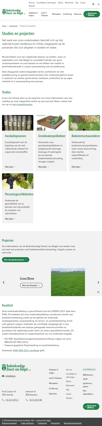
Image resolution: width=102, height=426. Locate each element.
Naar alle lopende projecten (14, 259)
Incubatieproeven (15, 136)
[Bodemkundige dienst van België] (14, 10)
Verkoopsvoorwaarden (9, 423)
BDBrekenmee (88, 375)
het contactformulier (22, 104)
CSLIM (85, 379)
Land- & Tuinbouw (44, 14)
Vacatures (32, 6)
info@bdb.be (10, 376)
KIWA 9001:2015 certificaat (26, 350)
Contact (82, 2)
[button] (99, 4)
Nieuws (60, 2)
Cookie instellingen (27, 423)
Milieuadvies (56, 14)
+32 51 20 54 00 (35, 399)
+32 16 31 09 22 (11, 399)
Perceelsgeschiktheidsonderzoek (24, 194)
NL (94, 4)
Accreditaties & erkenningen (46, 2)
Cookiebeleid (42, 423)
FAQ (76, 2)
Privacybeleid (55, 423)
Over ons (32, 2)
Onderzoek (77, 14)
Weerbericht (69, 2)
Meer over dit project (29, 285)
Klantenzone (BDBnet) (92, 14)
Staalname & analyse (33, 14)
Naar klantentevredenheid (72, 423)
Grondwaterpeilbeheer (52, 136)
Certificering (67, 14)
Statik (49, 420)
